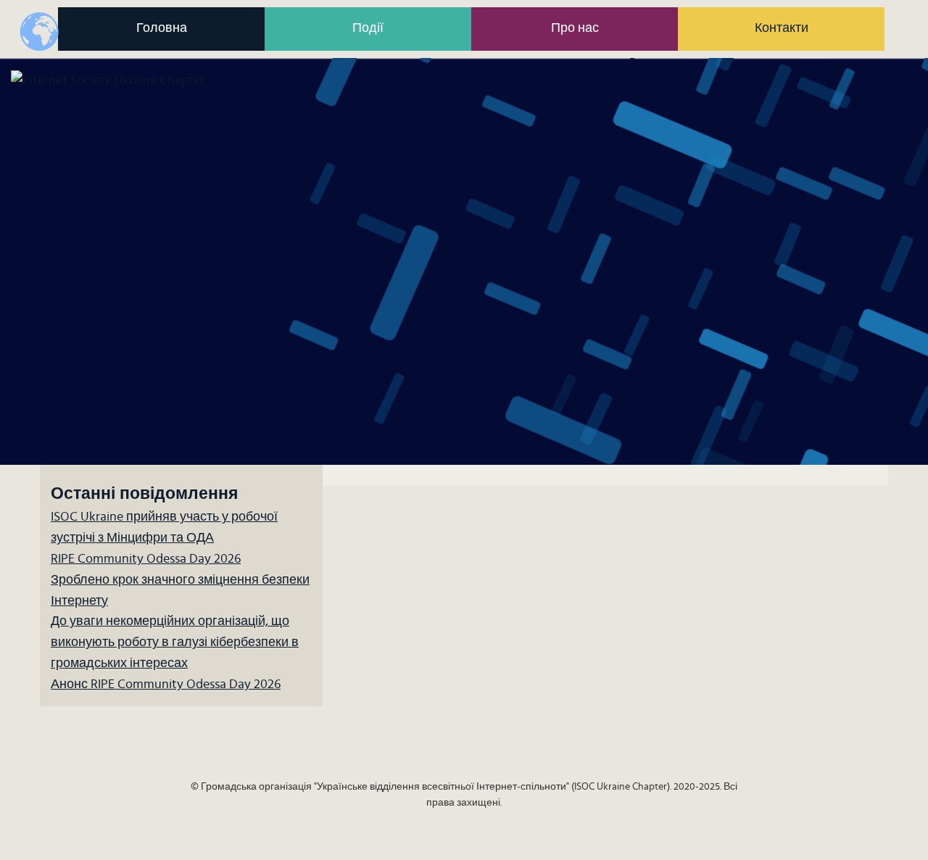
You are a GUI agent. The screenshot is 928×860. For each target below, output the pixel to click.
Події (368, 28)
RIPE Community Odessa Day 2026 (146, 559)
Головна (161, 28)
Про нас (575, 28)
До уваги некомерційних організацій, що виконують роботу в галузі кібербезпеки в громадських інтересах (175, 642)
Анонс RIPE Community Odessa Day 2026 (166, 684)
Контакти (781, 28)
